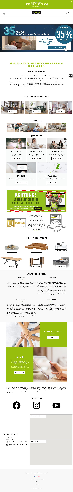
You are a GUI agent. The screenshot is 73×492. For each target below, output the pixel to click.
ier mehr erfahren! (37, 230)
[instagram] (36, 477)
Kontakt (38, 472)
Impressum (27, 472)
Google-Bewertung (41, 479)
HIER (36, 481)
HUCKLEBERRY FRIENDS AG (38, 488)
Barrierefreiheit (45, 472)
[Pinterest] (38, 477)
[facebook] (34, 477)
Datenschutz (33, 472)
